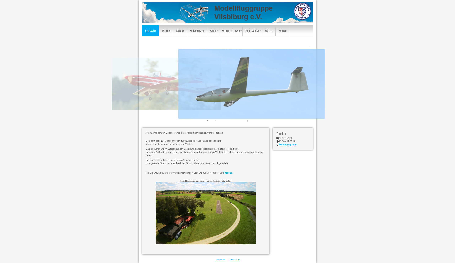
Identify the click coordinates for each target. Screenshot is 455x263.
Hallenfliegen (197, 30)
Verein (213, 30)
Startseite (150, 30)
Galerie (180, 30)
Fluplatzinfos (252, 30)
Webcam (282, 30)
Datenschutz (234, 260)
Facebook (228, 173)
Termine (166, 30)
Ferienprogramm (288, 144)
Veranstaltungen (231, 30)
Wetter (269, 30)
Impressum (220, 260)
